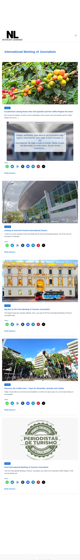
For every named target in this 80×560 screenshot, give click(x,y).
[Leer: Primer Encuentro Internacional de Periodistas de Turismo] (40, 439)
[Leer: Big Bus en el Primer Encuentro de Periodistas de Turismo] (40, 281)
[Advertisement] (40, 14)
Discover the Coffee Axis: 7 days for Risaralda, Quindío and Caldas (34, 388)
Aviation (7, 227)
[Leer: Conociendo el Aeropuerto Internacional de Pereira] (40, 202)
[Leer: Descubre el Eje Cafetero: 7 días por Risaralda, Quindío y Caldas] (40, 360)
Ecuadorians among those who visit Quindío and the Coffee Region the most (38, 111)
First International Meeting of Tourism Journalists (26, 467)
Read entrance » (10, 173)
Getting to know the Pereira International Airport (25, 230)
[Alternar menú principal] (76, 35)
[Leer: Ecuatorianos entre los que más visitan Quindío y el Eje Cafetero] (40, 83)
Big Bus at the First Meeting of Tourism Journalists (27, 309)
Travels (7, 108)
